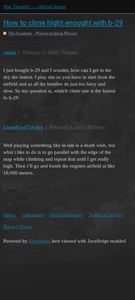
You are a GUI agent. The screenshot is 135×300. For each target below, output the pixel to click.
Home (9, 214)
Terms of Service (106, 214)
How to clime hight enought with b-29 (63, 23)
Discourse (39, 241)
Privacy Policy (18, 226)
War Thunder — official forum (34, 6)
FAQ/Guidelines (66, 214)
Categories (33, 214)
